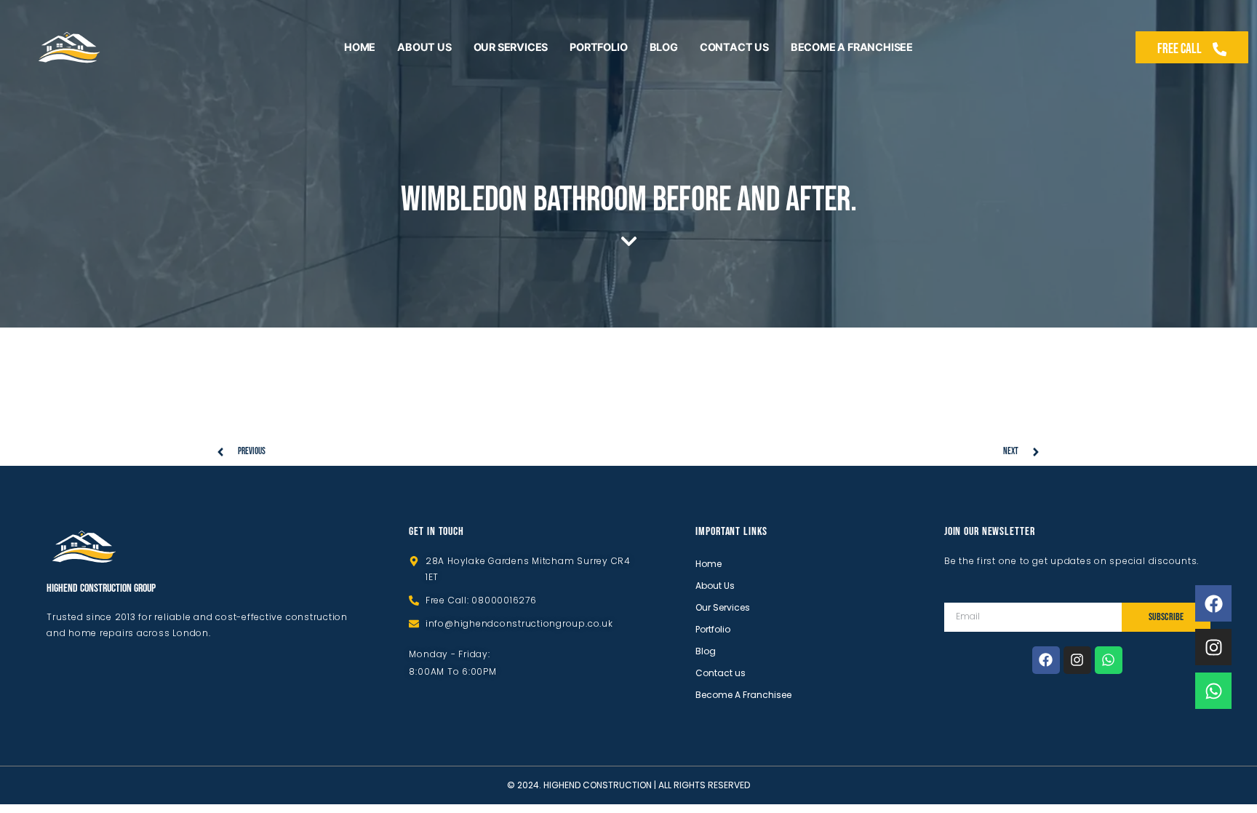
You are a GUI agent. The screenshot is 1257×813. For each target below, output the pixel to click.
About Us (424, 47)
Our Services (511, 47)
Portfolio (598, 47)
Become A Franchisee (852, 47)
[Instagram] (1077, 660)
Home (359, 47)
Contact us (734, 47)
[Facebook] (1046, 660)
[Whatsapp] (1108, 660)
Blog (664, 47)
